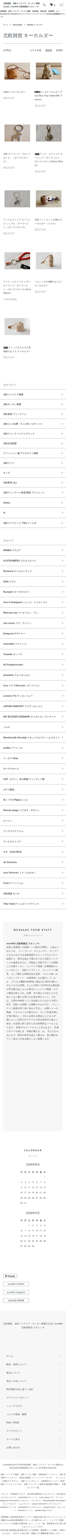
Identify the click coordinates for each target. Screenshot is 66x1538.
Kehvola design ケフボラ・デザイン (21, 810)
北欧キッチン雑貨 (12, 404)
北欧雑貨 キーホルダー (35, 25)
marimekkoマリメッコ (27, 1497)
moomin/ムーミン (25, 1510)
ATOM (16, 1422)
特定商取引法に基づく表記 (19, 1389)
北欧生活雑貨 (17, 25)
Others (6, 502)
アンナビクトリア (12, 841)
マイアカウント (14, 1430)
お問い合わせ (13, 1447)
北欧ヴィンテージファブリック (19, 433)
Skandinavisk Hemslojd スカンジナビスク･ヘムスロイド (31, 737)
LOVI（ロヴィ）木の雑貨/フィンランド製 (24, 779)
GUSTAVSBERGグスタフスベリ (41, 1493)
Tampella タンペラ (12, 654)
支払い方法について (16, 1380)
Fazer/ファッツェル (13, 883)
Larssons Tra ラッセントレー (18, 695)
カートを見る (13, 1439)
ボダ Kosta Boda (13, 851)
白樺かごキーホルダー (14, 91)
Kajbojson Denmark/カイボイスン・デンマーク (20, 1500)
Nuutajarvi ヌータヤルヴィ (16, 591)
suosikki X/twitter (16, 1283)
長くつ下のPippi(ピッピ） (16, 799)
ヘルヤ (6, 727)
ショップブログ (14, 1405)
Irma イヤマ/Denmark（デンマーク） (22, 685)
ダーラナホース (11, 768)
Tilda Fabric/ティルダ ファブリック (21, 903)
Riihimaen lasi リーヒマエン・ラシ (20, 612)
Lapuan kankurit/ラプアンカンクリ (47, 1503)
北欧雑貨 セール (11, 893)
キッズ (6, 472)
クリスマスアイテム (13, 831)
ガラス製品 (8, 789)
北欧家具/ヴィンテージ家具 (53, 1480)
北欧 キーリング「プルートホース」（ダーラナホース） (17, 157)
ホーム (5, 25)
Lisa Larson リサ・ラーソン (17, 623)
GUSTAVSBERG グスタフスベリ (19, 560)
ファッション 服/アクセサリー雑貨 (20, 453)
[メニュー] (61, 5)
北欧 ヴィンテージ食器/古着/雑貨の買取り (42, 1484)
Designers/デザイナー (14, 633)
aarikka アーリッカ (12, 747)
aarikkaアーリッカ (8, 1507)
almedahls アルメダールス (16, 675)
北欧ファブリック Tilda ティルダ (19, 522)
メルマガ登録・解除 (16, 1414)
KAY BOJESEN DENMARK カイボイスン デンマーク (29, 716)
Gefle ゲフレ (9, 581)
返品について (13, 1372)
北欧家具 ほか (10, 482)
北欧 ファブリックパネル (11, 1484)
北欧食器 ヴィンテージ (14, 413)
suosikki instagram (16, 1292)
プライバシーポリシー (17, 1397)
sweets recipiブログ (43, 1510)
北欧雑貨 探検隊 (16, 1300)
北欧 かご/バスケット (30, 1480)
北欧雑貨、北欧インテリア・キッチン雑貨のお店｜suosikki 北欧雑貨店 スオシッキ (21, 5)
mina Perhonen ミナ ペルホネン (19, 872)
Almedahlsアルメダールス (29, 1507)
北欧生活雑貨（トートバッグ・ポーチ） (36, 1477)
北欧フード (8, 462)
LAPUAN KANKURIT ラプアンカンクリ (22, 706)
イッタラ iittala (10, 758)
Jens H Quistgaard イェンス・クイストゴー (25, 602)
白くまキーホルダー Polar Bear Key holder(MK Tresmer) (48, 95)
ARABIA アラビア (12, 550)
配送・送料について (16, 1364)
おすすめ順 (35, 50)
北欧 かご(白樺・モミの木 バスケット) (22, 423)
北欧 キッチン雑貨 (28, 1474)
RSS (8, 1422)
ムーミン (7, 820)
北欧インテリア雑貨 (13, 394)
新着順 (59, 50)
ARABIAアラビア (17, 1493)
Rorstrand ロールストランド (17, 571)
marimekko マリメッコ (14, 643)
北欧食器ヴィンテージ (48, 1474)
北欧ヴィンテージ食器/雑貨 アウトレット (24, 492)
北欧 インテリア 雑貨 (9, 1474)
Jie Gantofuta (10, 862)
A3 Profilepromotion (13, 664)
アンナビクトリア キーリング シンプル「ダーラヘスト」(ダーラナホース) (17, 223)
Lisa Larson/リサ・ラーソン (51, 1497)
